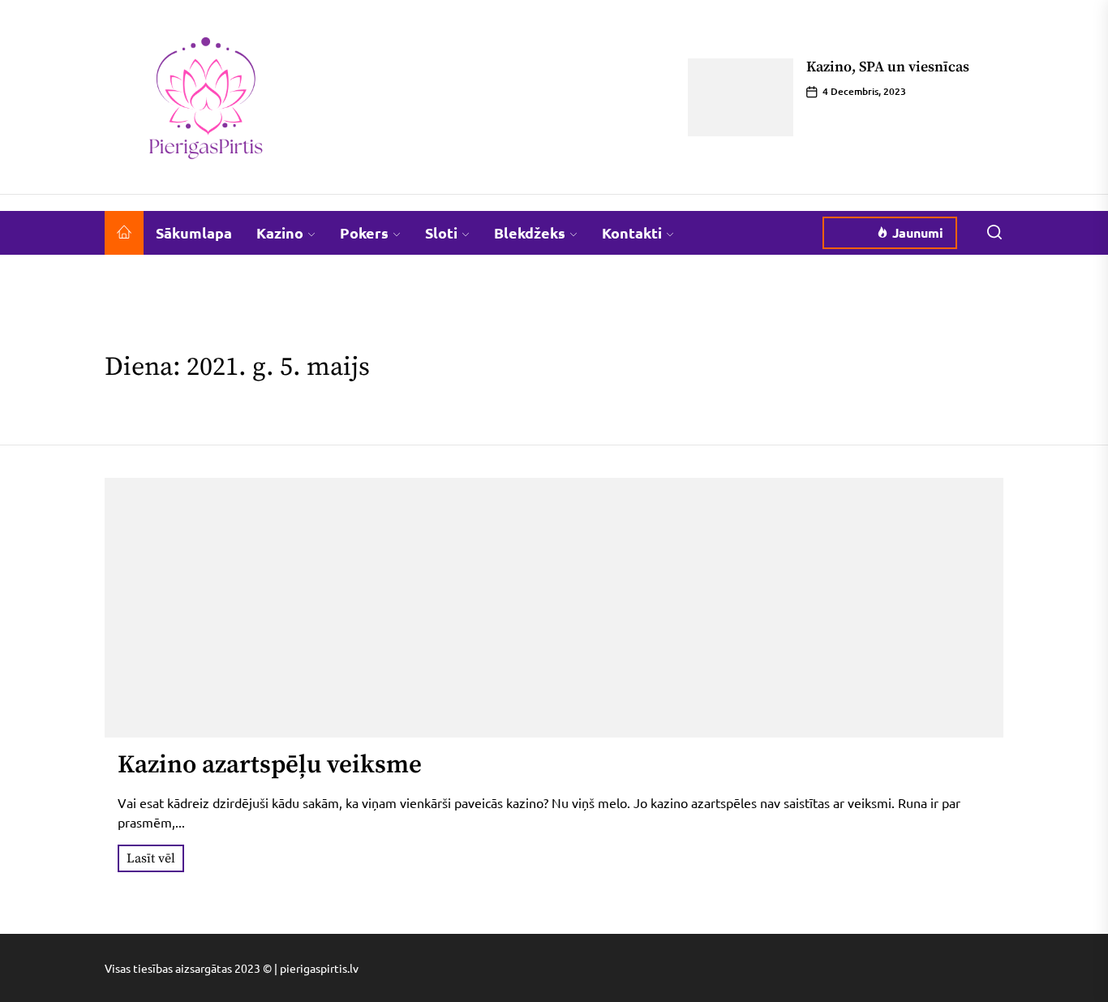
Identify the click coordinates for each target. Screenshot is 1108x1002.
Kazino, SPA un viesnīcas (887, 67)
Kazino (279, 232)
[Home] (124, 233)
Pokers (364, 232)
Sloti (441, 232)
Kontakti (632, 232)
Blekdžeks (529, 232)
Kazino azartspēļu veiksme (270, 765)
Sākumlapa (194, 232)
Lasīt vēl (151, 858)
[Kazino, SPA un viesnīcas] (740, 97)
